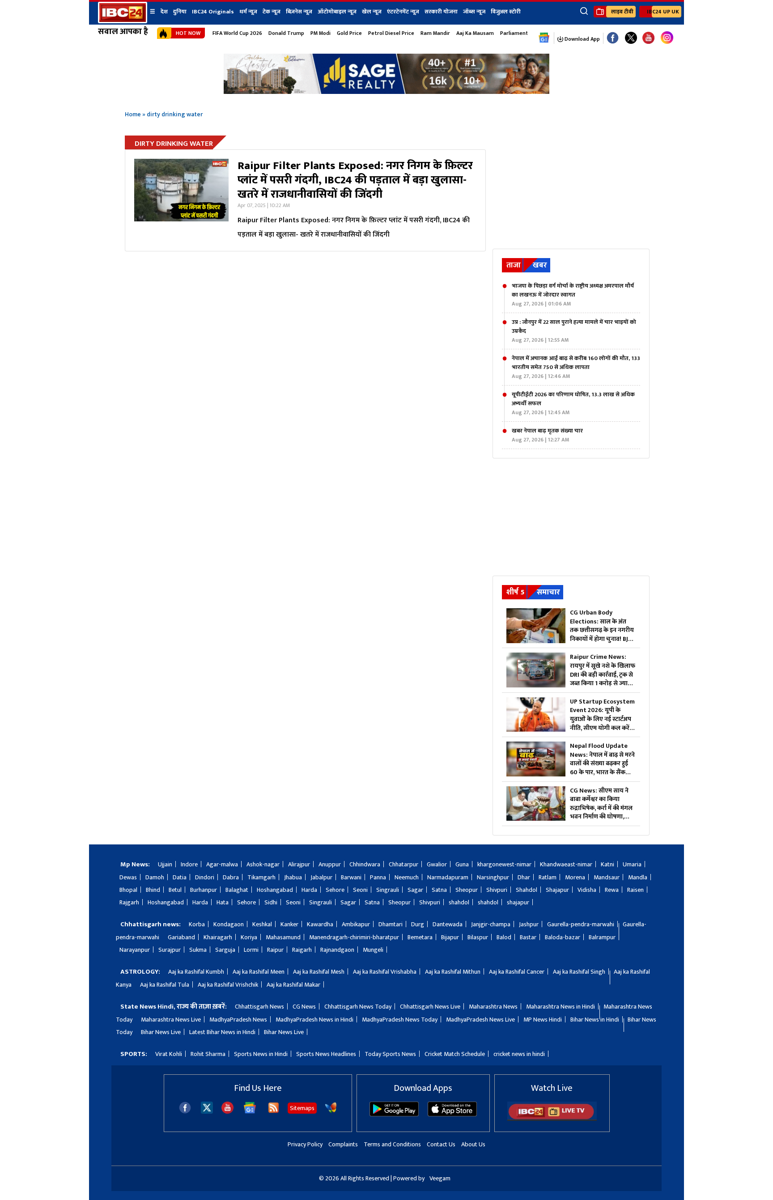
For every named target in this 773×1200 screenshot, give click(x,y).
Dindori (204, 877)
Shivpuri (496, 890)
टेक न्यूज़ (271, 12)
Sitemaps (302, 1108)
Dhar (524, 877)
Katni (607, 864)
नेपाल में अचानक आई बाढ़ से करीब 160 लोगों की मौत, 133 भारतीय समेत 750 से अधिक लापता (576, 367)
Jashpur (529, 924)
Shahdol (526, 890)
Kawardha (320, 924)
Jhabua (293, 877)
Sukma (198, 950)
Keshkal (262, 924)
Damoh (154, 877)
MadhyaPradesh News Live (480, 1019)
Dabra (231, 877)
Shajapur (557, 890)
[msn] (330, 1112)
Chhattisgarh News (259, 1006)
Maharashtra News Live (171, 1019)
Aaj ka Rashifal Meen (259, 972)
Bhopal (128, 890)
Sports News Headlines (326, 1054)
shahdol (459, 902)
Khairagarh (218, 937)
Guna (462, 864)
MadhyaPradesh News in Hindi (314, 1019)
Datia (180, 877)
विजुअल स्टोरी (506, 12)
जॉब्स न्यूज (474, 12)
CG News (304, 1006)
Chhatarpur (403, 864)
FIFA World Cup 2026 (237, 33)
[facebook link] (612, 38)
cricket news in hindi (519, 1054)
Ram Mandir (435, 33)
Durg (417, 924)
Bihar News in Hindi (594, 1019)
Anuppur (330, 864)
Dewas (128, 877)
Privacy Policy (305, 1144)
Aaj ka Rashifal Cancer (516, 972)
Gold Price (349, 33)
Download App (581, 38)
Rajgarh (129, 902)
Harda (309, 890)
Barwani (351, 877)
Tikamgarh (261, 877)
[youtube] (648, 38)
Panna (378, 877)
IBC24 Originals (213, 12)
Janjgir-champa (490, 924)
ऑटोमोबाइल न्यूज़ (337, 12)
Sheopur (466, 890)
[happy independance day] (386, 91)
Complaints (343, 1144)
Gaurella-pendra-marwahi (580, 924)
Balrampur (602, 937)
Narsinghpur (493, 877)
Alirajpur (299, 864)
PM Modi (320, 33)
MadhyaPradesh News (238, 1019)
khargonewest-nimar (504, 864)
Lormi (251, 950)
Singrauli (387, 890)
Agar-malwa (222, 864)
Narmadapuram (447, 877)
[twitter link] (631, 38)
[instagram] (667, 38)
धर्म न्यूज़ (248, 12)
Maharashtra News (493, 1006)
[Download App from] (394, 1114)
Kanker (289, 924)
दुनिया (180, 12)
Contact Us (441, 1144)
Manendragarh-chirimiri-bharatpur (354, 937)
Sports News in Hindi (261, 1054)
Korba (197, 924)
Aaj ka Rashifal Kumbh (196, 972)
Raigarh (302, 950)
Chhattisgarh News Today (357, 1006)
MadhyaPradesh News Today (399, 1019)
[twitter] (207, 1111)
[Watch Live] (552, 1119)
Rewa (612, 890)
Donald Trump (286, 33)
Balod (504, 937)
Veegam (439, 1178)
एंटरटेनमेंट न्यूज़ (403, 12)
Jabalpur (321, 877)
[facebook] (185, 1111)
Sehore (335, 890)
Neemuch (407, 877)
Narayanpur (134, 950)
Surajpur (169, 950)
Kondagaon (228, 924)
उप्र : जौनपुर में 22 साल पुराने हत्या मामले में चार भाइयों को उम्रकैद (574, 331)
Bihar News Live (161, 1032)
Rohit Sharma (208, 1054)
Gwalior (437, 864)
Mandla (637, 877)
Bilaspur (477, 937)
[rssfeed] (273, 1112)
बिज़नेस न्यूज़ (299, 12)
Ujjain (165, 864)
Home (133, 114)
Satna (439, 890)
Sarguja (225, 950)
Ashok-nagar (263, 864)
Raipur (275, 950)
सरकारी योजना (441, 12)
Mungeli (373, 950)
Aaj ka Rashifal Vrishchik (228, 985)
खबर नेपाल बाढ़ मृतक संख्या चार (547, 435)
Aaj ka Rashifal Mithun (452, 972)
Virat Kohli (168, 1054)
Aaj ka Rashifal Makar (293, 985)
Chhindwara (364, 864)
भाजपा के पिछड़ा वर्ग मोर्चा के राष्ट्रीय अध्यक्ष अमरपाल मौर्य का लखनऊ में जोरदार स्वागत (573, 294)
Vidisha (587, 890)
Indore (189, 864)
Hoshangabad (275, 890)
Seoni (360, 890)
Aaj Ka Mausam (475, 33)
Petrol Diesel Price (391, 33)
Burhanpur (203, 890)
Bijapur (450, 937)
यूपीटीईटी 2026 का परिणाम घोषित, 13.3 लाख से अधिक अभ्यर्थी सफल (573, 403)
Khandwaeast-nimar (566, 864)
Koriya (249, 937)
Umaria (632, 864)
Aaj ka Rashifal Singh (579, 972)
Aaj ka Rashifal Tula (164, 985)
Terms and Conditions (392, 1144)
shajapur (518, 902)
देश (164, 12)
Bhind (153, 890)
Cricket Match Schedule (455, 1054)
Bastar (528, 937)
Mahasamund (283, 937)
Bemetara (420, 937)
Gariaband (181, 937)
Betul (175, 890)
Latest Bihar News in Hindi (222, 1032)
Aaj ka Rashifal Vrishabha (384, 972)
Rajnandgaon (337, 950)
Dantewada (448, 924)
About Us (473, 1144)
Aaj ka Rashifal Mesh (318, 972)
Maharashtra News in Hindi (560, 1006)
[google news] (544, 38)
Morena (575, 877)
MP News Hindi (542, 1019)
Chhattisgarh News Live (430, 1006)
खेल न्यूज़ (372, 12)
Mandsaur (607, 877)
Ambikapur (356, 924)
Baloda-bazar (562, 937)
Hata (223, 902)
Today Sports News (390, 1054)
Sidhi (270, 902)
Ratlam (547, 877)
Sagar (415, 890)
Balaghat (236, 890)
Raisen (635, 890)
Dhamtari (390, 924)
